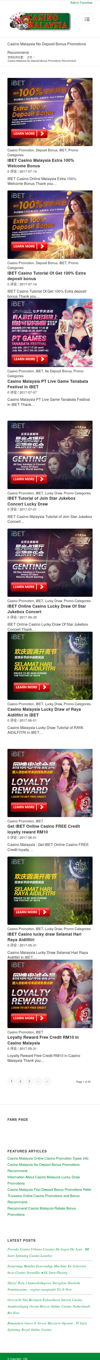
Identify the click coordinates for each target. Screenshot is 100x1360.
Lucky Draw (53, 492)
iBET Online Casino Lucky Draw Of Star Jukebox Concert (46, 609)
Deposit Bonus (46, 149)
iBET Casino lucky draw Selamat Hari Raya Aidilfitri (44, 937)
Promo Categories (77, 492)
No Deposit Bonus (58, 370)
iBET (63, 149)
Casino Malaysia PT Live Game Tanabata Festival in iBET (47, 384)
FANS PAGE (17, 1119)
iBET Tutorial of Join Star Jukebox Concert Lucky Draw (41, 501)
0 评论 (12, 171)
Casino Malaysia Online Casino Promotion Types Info (47, 1158)
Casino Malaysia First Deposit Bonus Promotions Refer (49, 1189)
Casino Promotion (20, 149)
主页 (29, 57)
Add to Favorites (81, 2)
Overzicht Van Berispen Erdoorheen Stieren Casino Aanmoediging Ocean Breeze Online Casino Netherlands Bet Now (48, 1306)
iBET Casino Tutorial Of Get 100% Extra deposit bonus (46, 276)
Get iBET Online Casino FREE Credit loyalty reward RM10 (43, 829)
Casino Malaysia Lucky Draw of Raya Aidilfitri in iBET (44, 712)
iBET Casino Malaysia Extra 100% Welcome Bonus (40, 163)
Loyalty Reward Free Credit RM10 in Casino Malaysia (43, 1040)
